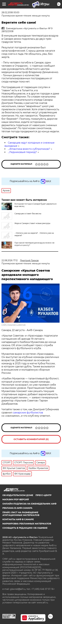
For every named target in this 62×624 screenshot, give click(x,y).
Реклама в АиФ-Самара (17, 508)
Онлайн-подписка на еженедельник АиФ (29, 503)
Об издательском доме (17, 495)
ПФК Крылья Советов (14, 324)
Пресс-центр (43, 495)
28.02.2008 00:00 (10, 12)
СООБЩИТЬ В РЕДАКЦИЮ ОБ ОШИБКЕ (24, 528)
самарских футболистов (28, 412)
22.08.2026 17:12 (10, 260)
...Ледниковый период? (22, 152)
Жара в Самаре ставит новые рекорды (32, 223)
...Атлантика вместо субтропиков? (29, 148)
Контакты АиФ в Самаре (18, 519)
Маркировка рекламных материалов (26, 523)
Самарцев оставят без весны (27, 213)
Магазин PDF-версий (15, 499)
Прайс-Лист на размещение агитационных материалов (20, 514)
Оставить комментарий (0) (31, 439)
